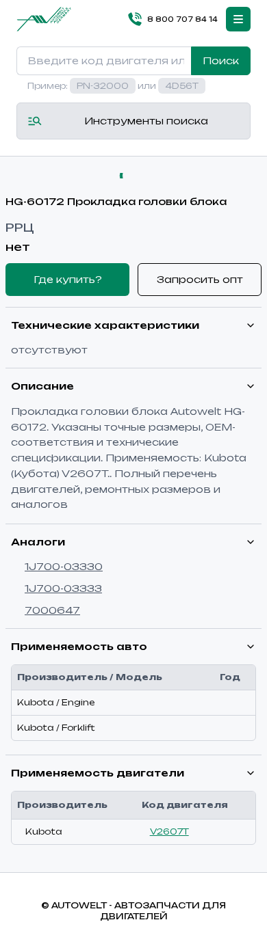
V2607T (169, 831)
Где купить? (68, 279)
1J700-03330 (64, 566)
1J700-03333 (63, 588)
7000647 (52, 610)
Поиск (221, 60)
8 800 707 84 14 (182, 19)
